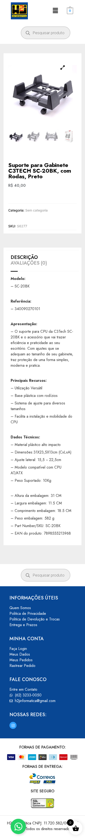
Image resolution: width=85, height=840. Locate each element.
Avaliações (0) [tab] (29, 263)
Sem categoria (36, 210)
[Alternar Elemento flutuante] (18, 826)
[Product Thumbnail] (62, 67)
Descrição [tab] (24, 257)
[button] (55, 11)
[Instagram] (13, 725)
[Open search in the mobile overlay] (45, 33)
